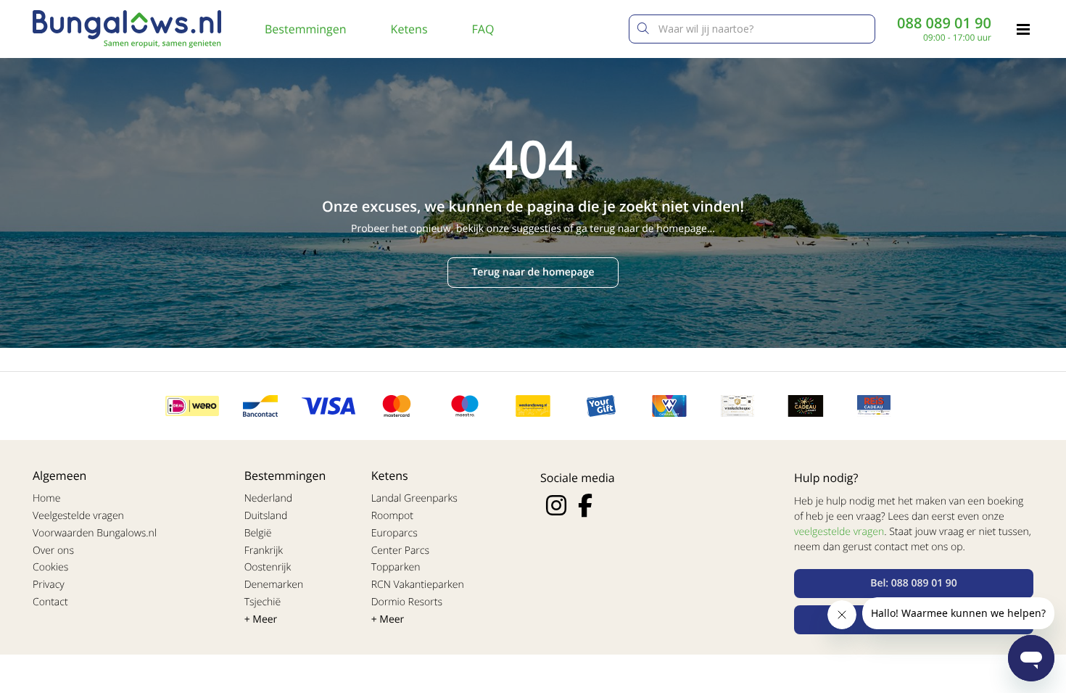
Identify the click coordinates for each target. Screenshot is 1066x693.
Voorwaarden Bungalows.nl (95, 533)
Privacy (49, 585)
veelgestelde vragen (839, 532)
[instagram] (556, 505)
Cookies (50, 567)
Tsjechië (262, 602)
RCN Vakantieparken (417, 585)
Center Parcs (400, 550)
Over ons (53, 550)
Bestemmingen (306, 29)
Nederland (268, 498)
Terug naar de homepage (532, 272)
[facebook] (585, 505)
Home (46, 498)
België (258, 533)
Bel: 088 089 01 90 (913, 583)
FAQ (483, 29)
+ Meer (261, 619)
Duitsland (266, 516)
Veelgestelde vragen (78, 516)
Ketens (409, 29)
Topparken (396, 567)
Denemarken (274, 585)
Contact (50, 602)
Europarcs (394, 533)
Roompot (392, 516)
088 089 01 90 (944, 23)
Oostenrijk (268, 567)
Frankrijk (264, 550)
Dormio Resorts (406, 602)
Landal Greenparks (414, 498)
